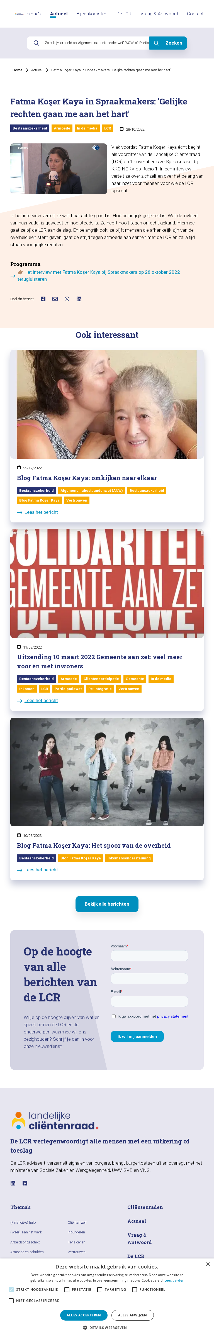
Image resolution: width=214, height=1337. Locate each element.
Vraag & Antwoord (159, 13)
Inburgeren (76, 1232)
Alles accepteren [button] (84, 1315)
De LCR (124, 13)
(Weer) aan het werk (26, 1232)
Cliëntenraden (145, 1207)
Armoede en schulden (27, 1252)
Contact (195, 13)
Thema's (32, 13)
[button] (107, 1327)
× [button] (208, 1264)
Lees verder (174, 1280)
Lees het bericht (41, 512)
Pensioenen (76, 1242)
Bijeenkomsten (91, 13)
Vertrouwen (77, 1252)
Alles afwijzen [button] (132, 1315)
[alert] (107, 1297)
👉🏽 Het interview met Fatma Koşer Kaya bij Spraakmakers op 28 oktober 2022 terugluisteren (99, 275)
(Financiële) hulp (23, 1222)
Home (17, 70)
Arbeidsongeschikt (25, 1242)
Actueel (58, 13)
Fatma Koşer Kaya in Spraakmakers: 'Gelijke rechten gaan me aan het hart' (111, 70)
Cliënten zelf (77, 1222)
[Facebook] (25, 1183)
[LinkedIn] (13, 1183)
